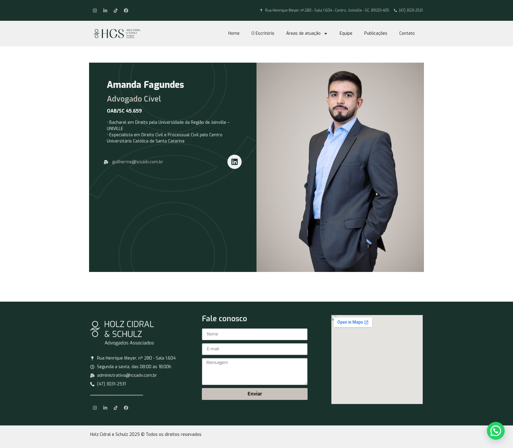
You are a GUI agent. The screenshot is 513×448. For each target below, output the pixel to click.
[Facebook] (125, 10)
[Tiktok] (115, 10)
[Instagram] (94, 10)
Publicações (375, 33)
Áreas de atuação (303, 33)
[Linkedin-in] (105, 10)
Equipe (346, 33)
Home (234, 33)
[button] (496, 431)
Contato (407, 33)
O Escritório (262, 33)
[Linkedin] (234, 162)
